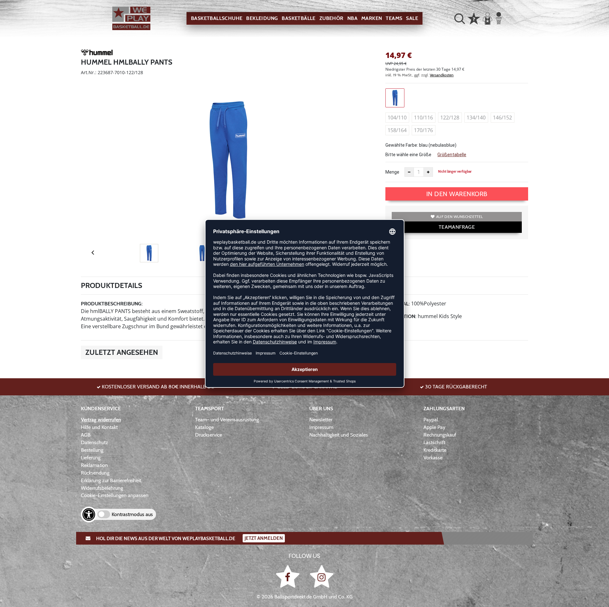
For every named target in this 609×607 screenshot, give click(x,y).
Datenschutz (94, 442)
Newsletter (320, 420)
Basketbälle (298, 18)
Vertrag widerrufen (101, 420)
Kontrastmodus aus (132, 514)
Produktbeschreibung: (112, 304)
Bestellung (92, 450)
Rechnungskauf (439, 435)
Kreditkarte (434, 450)
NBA (352, 18)
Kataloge (204, 427)
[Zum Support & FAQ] (474, 17)
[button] (459, 18)
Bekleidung (262, 18)
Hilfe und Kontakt (99, 427)
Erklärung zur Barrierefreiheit (111, 480)
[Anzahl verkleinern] (409, 172)
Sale (412, 18)
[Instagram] (321, 576)
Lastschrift (434, 442)
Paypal (430, 420)
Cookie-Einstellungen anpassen (114, 495)
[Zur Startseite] (131, 18)
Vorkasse (432, 458)
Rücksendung (95, 473)
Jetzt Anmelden (264, 538)
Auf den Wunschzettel (459, 216)
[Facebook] (289, 576)
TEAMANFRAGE (457, 227)
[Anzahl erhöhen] (428, 172)
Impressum (321, 427)
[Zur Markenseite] (97, 53)
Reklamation (94, 465)
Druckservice (208, 435)
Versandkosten (442, 75)
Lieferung (91, 458)
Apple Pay (434, 427)
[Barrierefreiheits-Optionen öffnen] (89, 514)
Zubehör (331, 18)
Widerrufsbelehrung (102, 488)
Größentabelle (451, 154)
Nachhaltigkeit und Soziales (338, 435)
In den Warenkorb (457, 194)
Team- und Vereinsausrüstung (227, 420)
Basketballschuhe (216, 18)
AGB (86, 435)
